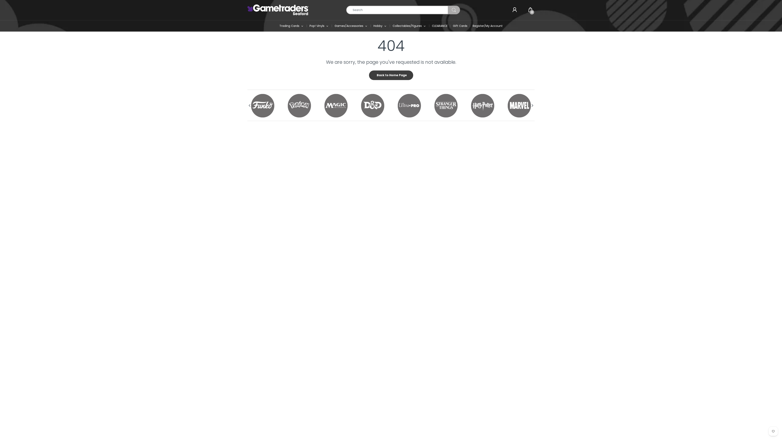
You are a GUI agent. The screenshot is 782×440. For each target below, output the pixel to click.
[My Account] (514, 10)
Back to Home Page (392, 75)
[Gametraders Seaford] (278, 10)
